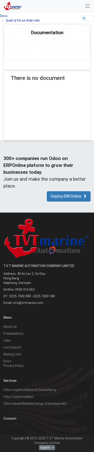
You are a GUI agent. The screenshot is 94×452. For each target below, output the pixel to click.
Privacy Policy (13, 366)
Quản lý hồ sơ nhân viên (23, 20)
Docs (4, 16)
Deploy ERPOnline (66, 196)
